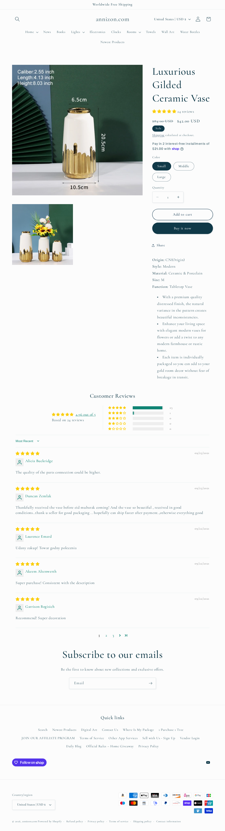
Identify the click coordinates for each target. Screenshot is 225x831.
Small (161, 166)
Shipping (158, 135)
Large (161, 177)
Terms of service (118, 821)
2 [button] (106, 635)
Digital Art (89, 730)
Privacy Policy (148, 746)
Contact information (168, 821)
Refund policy (74, 821)
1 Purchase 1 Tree (171, 730)
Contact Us (110, 730)
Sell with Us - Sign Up (159, 738)
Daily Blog (74, 746)
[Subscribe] (150, 683)
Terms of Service (92, 738)
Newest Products (64, 730)
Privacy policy (96, 821)
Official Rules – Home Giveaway (110, 746)
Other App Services (123, 738)
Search (43, 730)
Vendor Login (190, 738)
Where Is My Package (138, 730)
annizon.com (29, 821)
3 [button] (113, 635)
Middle (183, 166)
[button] (17, 19)
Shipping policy (142, 821)
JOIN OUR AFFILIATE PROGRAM (48, 738)
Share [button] (161, 245)
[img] (28, 453)
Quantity (158, 187)
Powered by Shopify (50, 821)
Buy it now (183, 228)
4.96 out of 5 (86, 414)
